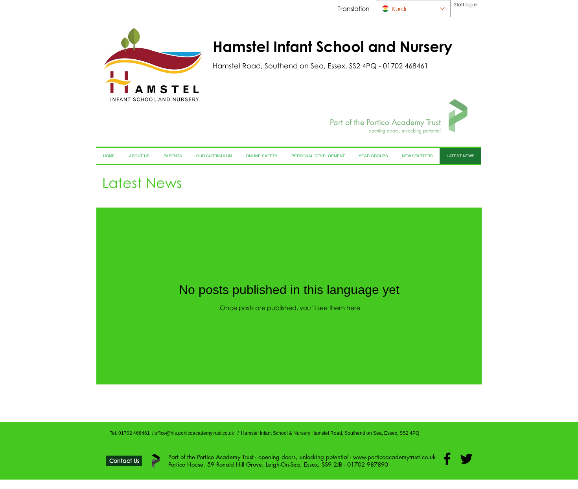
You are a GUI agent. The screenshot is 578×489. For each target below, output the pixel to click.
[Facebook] (447, 458)
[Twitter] (466, 458)
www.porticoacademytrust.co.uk (394, 457)
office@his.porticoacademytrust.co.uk (194, 433)
